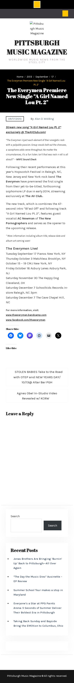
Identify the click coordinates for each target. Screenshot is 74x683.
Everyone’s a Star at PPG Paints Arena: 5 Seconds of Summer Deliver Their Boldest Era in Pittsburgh (37, 608)
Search (15, 516)
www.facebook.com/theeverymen (25, 319)
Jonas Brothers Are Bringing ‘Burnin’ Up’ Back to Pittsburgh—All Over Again (37, 563)
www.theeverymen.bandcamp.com (26, 315)
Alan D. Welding (44, 118)
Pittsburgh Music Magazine (37, 47)
